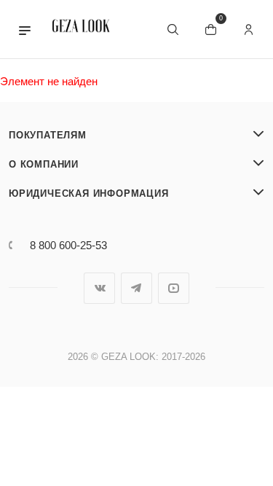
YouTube (173, 288)
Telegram (136, 288)
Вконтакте (99, 288)
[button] (25, 29)
